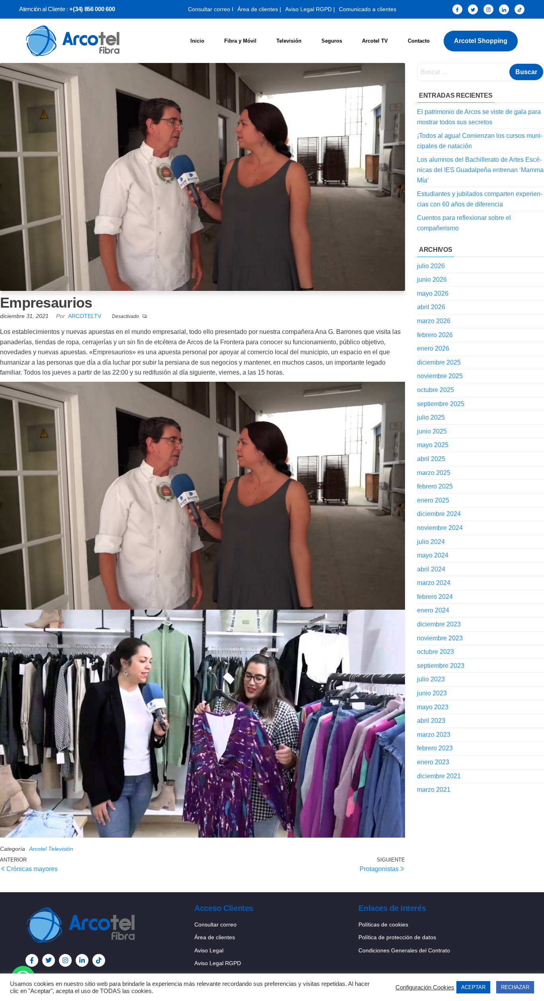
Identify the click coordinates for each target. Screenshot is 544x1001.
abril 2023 (431, 720)
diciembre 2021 (439, 776)
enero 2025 (433, 500)
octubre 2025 (435, 390)
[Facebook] (457, 9)
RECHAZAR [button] (515, 987)
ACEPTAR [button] (473, 987)
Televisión (288, 41)
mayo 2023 (432, 707)
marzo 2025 (433, 472)
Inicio (197, 41)
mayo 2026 (432, 293)
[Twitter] (473, 9)
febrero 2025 (435, 486)
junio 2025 (432, 431)
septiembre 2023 (440, 665)
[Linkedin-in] (82, 960)
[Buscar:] (480, 72)
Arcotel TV (375, 41)
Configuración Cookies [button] (424, 987)
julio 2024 (431, 541)
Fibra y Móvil (240, 41)
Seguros (331, 41)
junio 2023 (432, 693)
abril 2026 (431, 307)
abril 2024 (431, 569)
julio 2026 (431, 266)
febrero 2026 (435, 335)
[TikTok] (519, 9)
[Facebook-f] (31, 960)
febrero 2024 (435, 596)
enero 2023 (433, 762)
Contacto (419, 41)
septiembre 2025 (440, 403)
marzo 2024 (433, 582)
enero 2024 (433, 610)
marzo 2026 (433, 321)
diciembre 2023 (439, 624)
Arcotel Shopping (480, 40)
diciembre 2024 (439, 513)
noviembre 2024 (440, 527)
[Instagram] (488, 9)
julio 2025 (431, 417)
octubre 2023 (435, 651)
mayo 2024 (432, 555)
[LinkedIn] (504, 9)
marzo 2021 (433, 789)
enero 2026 (433, 348)
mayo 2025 (432, 445)
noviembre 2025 (440, 376)
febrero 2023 (435, 748)
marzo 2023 (433, 734)
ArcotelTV (85, 316)
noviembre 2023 (440, 638)
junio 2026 (432, 279)
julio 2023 (431, 679)
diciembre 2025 (439, 362)
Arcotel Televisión (51, 849)
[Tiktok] (98, 960)
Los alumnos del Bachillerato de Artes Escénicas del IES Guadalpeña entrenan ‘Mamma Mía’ (480, 169)
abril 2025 (431, 458)
